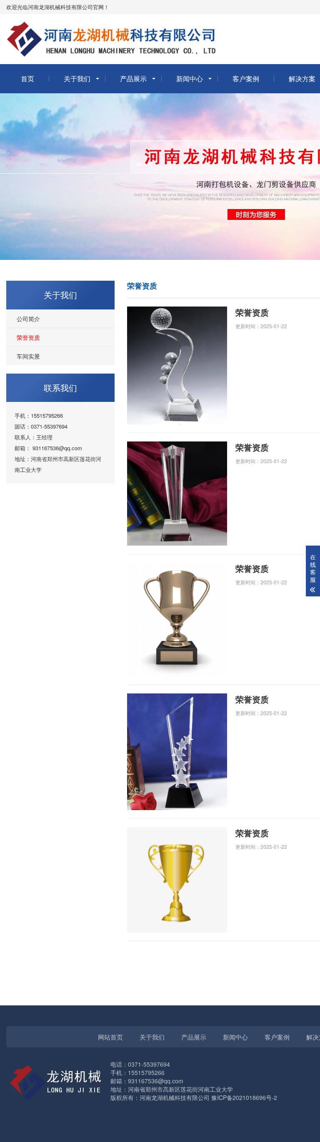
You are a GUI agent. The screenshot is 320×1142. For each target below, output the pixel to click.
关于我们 (77, 78)
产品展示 (133, 78)
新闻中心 (189, 78)
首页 (27, 78)
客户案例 (245, 78)
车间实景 (28, 356)
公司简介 (28, 318)
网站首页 (110, 1036)
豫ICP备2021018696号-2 (244, 1097)
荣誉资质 (28, 337)
